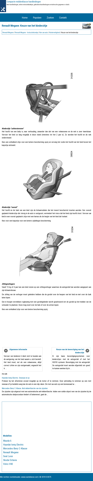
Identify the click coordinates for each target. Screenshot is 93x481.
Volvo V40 (8, 464)
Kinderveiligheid (54, 32)
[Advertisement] (46, 52)
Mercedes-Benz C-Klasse (15, 448)
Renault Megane (8, 32)
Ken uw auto (43, 32)
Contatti (63, 17)
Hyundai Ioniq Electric (13, 444)
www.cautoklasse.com (29, 477)
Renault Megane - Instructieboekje (26, 32)
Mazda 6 (7, 440)
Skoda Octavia (10, 460)
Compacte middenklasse (24, 1)
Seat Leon (8, 456)
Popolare (37, 17)
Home (25, 17)
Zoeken (50, 17)
